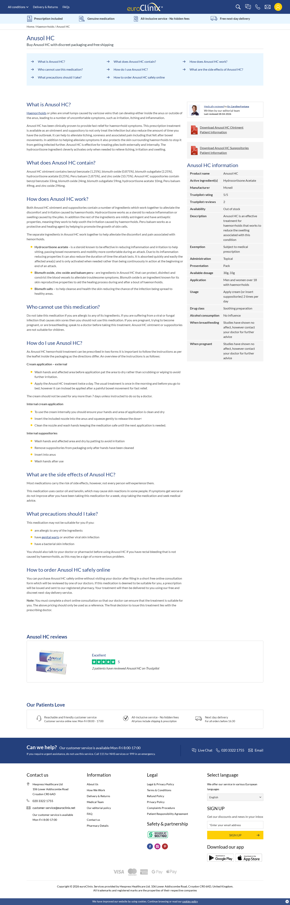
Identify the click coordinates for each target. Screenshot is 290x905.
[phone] (257, 7)
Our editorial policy (99, 808)
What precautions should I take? (59, 77)
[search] (238, 7)
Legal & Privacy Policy (160, 784)
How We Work (96, 790)
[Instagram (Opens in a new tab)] (157, 846)
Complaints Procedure (161, 808)
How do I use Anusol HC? (131, 69)
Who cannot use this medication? (60, 69)
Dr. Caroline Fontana (238, 106)
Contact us (93, 819)
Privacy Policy (156, 802)
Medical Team (95, 802)
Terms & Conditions (159, 790)
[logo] (145, 6)
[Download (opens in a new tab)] (220, 858)
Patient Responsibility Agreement (167, 813)
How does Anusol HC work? (208, 61)
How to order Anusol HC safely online (139, 77)
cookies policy (190, 901)
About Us (92, 784)
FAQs (66, 7)
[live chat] (248, 7)
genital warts (50, 537)
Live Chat (205, 750)
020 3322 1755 (43, 801)
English (213, 797)
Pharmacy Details (98, 825)
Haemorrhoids (45, 26)
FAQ (89, 813)
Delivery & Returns (45, 7)
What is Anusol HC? (51, 61)
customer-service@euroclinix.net (54, 808)
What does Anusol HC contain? (135, 61)
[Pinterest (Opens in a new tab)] (165, 846)
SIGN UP (235, 835)
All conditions (16, 7)
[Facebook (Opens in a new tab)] (150, 846)
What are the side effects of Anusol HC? (216, 69)
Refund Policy (155, 796)
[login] (278, 7)
